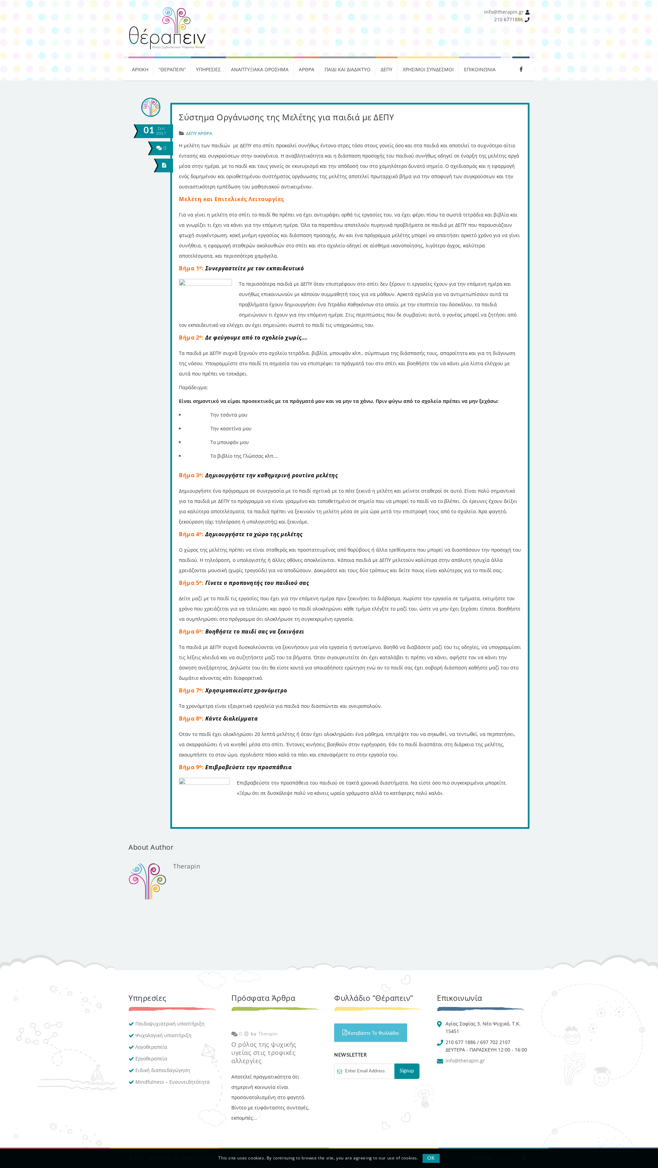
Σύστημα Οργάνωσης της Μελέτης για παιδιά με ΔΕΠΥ (286, 117)
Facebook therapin (520, 69)
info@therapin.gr (504, 12)
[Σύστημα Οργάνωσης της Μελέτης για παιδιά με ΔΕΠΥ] (164, 165)
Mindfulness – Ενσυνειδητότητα (172, 1082)
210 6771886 (508, 19)
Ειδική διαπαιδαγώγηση (162, 1070)
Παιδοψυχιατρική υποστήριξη (170, 1023)
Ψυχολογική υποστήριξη (163, 1035)
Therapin (186, 866)
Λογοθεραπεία (151, 1047)
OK (431, 1158)
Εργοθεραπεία (151, 1058)
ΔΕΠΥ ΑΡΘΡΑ (199, 133)
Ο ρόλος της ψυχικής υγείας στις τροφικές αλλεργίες (263, 1052)
